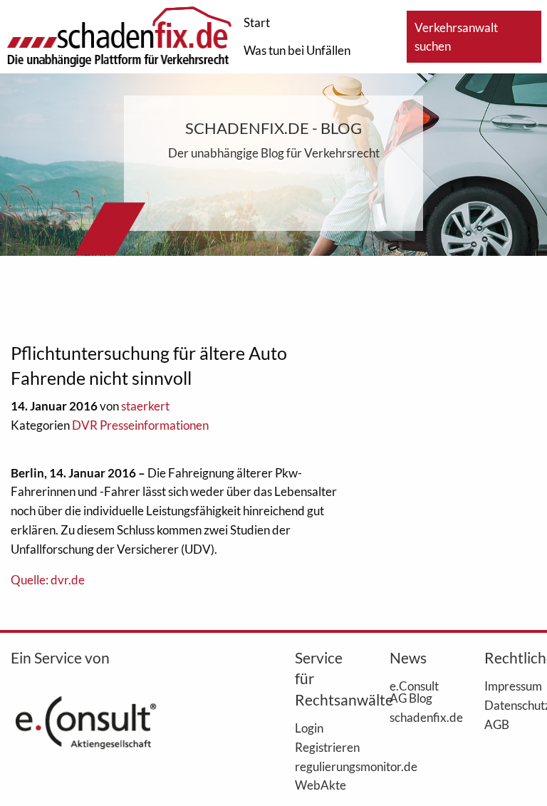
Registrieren (321, 747)
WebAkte (320, 784)
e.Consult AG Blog (414, 691)
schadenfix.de (416, 717)
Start (257, 22)
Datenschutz (510, 705)
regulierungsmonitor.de (321, 766)
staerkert (145, 405)
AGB (496, 724)
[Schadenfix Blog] (119, 35)
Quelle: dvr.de (48, 579)
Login (309, 727)
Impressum (510, 685)
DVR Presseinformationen (140, 425)
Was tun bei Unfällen (297, 50)
